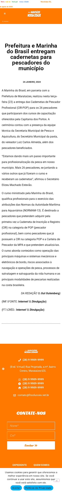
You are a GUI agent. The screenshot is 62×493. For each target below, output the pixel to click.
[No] (56, 480)
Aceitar (16, 487)
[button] (5, 14)
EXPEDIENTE (20, 465)
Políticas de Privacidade (38, 487)
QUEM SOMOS (41, 465)
